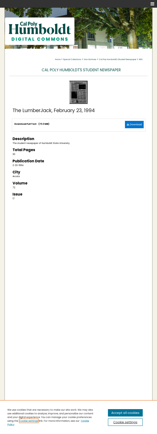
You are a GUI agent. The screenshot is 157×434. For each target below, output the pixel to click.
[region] (78, 417)
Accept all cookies (125, 413)
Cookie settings (28, 421)
